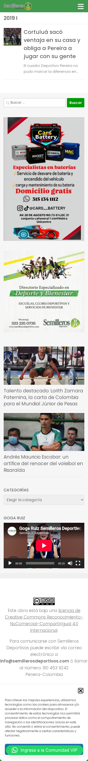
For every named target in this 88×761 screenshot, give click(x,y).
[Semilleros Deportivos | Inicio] (22, 6)
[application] (44, 545)
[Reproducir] (10, 563)
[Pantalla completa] (78, 563)
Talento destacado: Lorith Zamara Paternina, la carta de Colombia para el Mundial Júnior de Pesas (43, 397)
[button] (80, 690)
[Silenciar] (70, 563)
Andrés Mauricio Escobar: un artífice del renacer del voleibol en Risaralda (43, 463)
